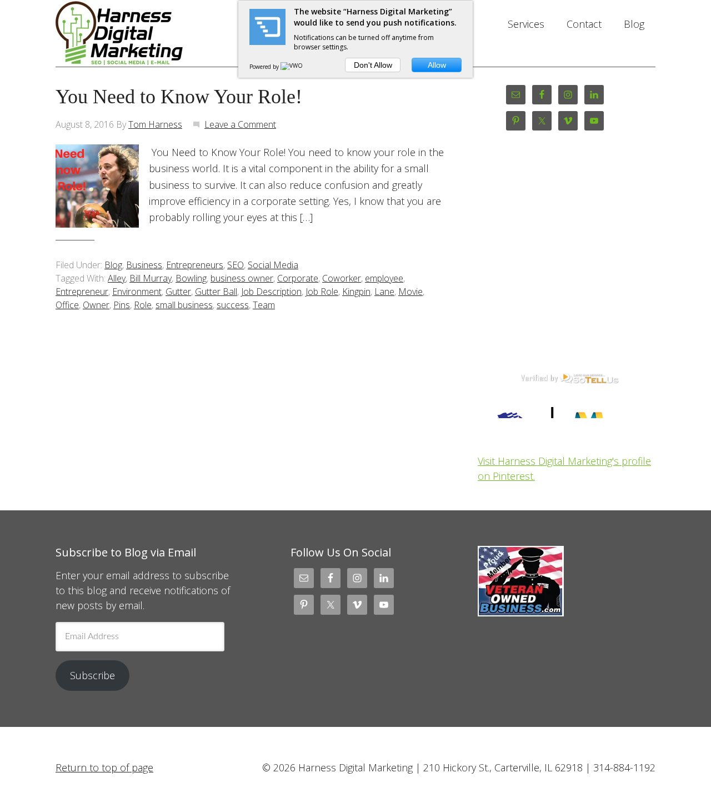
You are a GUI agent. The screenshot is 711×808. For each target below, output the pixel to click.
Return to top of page (104, 767)
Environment (137, 291)
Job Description (271, 291)
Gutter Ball (216, 291)
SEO (235, 265)
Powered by (265, 67)
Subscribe (92, 675)
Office (67, 305)
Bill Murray (150, 278)
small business (184, 305)
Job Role (322, 291)
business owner (242, 278)
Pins (121, 305)
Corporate (297, 278)
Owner (96, 305)
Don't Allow (373, 65)
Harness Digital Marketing (144, 33)
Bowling (191, 278)
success (233, 305)
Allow (437, 65)
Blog (113, 265)
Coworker (341, 278)
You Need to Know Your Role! (179, 97)
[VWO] (292, 67)
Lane (384, 291)
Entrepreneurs (194, 265)
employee (384, 278)
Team (264, 305)
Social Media (273, 265)
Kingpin (356, 291)
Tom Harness (155, 124)
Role (143, 305)
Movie (410, 291)
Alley (117, 278)
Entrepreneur (82, 291)
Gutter (178, 291)
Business (144, 265)
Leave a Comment (240, 124)
